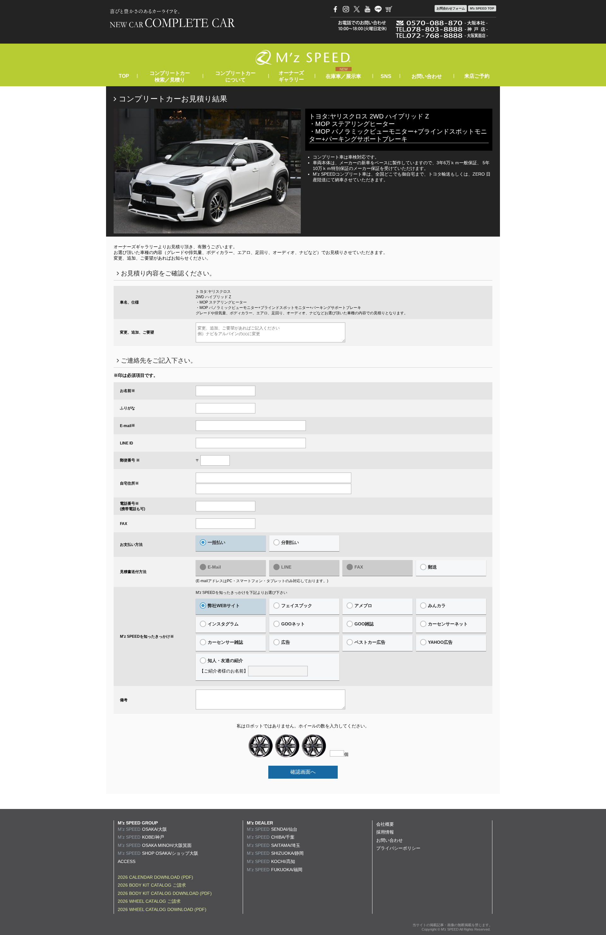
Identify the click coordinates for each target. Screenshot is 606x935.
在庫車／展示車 (343, 76)
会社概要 (385, 824)
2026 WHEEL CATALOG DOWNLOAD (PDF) (162, 909)
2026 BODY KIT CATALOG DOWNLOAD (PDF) (165, 893)
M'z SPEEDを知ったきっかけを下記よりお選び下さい (241, 592)
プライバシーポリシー (398, 848)
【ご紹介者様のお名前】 (223, 665)
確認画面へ (303, 772)
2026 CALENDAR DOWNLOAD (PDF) (155, 877)
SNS (386, 76)
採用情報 (385, 832)
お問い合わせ (427, 76)
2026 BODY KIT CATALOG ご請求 (152, 885)
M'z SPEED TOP (482, 8)
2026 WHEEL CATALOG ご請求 (149, 901)
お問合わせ (451, 8)
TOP (124, 76)
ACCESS (126, 861)
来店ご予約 (477, 76)
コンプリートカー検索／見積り (170, 76)
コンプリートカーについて (235, 76)
